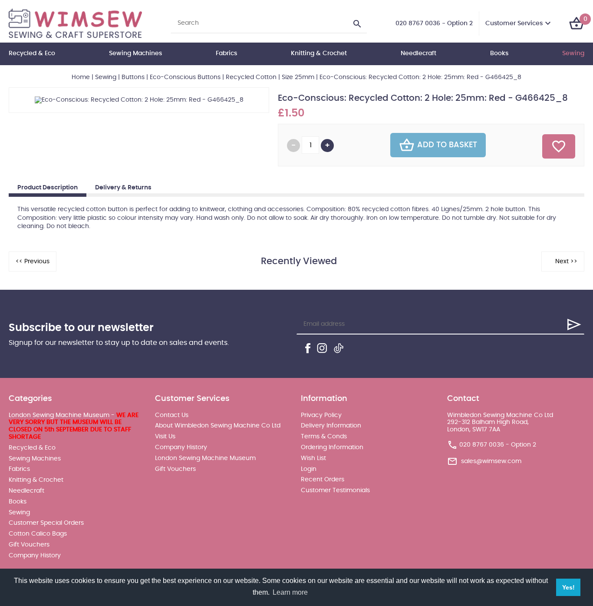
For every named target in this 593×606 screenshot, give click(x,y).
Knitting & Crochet (319, 53)
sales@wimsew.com (491, 461)
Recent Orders (322, 480)
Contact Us (171, 415)
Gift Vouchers (29, 545)
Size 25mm (298, 77)
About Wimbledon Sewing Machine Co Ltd (217, 426)
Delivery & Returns (123, 188)
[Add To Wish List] (558, 146)
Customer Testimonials (335, 490)
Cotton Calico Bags (38, 534)
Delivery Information (331, 426)
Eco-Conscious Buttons (185, 77)
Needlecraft (418, 53)
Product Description (47, 188)
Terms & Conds (324, 437)
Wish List (313, 458)
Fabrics (226, 53)
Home (81, 77)
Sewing (573, 53)
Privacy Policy (321, 415)
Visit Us (165, 437)
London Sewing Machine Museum (205, 458)
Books (499, 53)
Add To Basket (447, 145)
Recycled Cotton (251, 77)
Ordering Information (332, 447)
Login (308, 469)
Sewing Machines (135, 53)
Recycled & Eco (32, 53)
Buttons (133, 77)
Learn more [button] (290, 592)
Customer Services (514, 23)
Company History (35, 556)
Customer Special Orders (46, 523)
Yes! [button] (568, 587)
